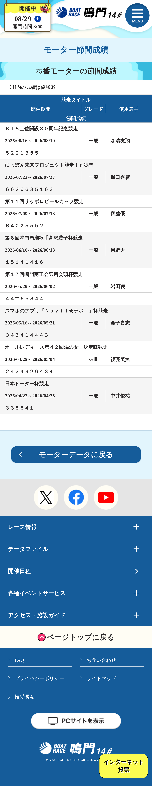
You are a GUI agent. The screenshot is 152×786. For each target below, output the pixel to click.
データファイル (28, 549)
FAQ (19, 660)
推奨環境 (24, 696)
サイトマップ (101, 678)
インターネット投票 (123, 766)
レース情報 (22, 527)
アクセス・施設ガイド (37, 615)
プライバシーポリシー (39, 678)
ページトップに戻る (80, 637)
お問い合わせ (101, 660)
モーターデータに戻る (76, 454)
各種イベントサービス (37, 593)
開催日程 (19, 571)
